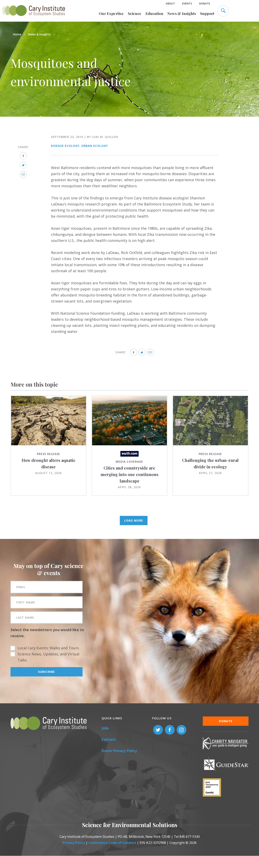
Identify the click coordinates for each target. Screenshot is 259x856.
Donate (204, 3)
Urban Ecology (94, 146)
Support (207, 13)
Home (17, 34)
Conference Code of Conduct (112, 842)
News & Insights (181, 13)
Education (154, 13)
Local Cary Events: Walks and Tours (48, 647)
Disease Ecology (65, 146)
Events (187, 3)
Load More (133, 520)
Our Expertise (111, 13)
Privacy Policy (74, 842)
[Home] (33, 18)
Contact (109, 739)
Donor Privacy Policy (119, 750)
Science (134, 13)
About (170, 3)
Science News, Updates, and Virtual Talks (48, 657)
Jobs (105, 728)
